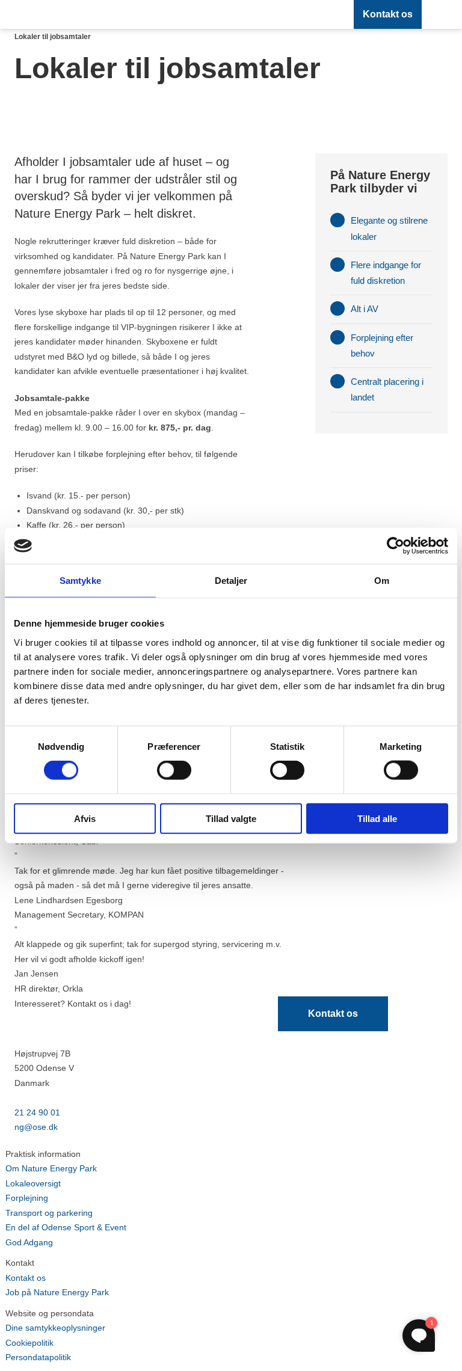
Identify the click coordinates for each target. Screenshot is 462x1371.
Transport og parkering (49, 1213)
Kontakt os (388, 14)
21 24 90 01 (37, 1112)
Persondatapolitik (38, 1357)
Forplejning (26, 1198)
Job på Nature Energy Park (57, 1292)
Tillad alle (377, 818)
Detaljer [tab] (231, 580)
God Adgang (29, 1242)
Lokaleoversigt (33, 1183)
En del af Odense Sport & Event (65, 1227)
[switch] (174, 770)
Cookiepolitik (29, 1343)
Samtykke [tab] (80, 580)
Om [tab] (381, 580)
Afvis (85, 818)
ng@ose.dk (36, 1127)
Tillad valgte (231, 818)
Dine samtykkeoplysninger (55, 1328)
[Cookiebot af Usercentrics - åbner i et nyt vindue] (395, 546)
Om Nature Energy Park (51, 1168)
